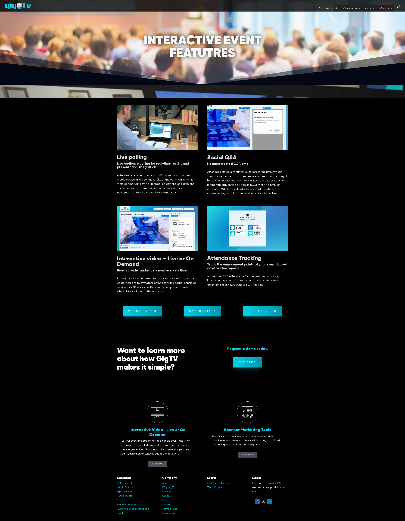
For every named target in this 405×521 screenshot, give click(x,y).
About (165, 483)
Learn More (157, 464)
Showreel (167, 492)
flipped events (263, 311)
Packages (324, 8)
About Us (369, 8)
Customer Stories (352, 8)
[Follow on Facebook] (257, 501)
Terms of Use (170, 509)
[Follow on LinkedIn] (269, 501)
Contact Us (386, 8)
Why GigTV (168, 487)
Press (165, 500)
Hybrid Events (202, 311)
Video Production (127, 504)
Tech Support (215, 487)
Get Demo (247, 362)
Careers (167, 496)
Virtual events (125, 483)
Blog (337, 8)
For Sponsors (124, 496)
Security (122, 500)
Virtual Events (142, 311)
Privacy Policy (170, 513)
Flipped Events (125, 492)
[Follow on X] (263, 501)
